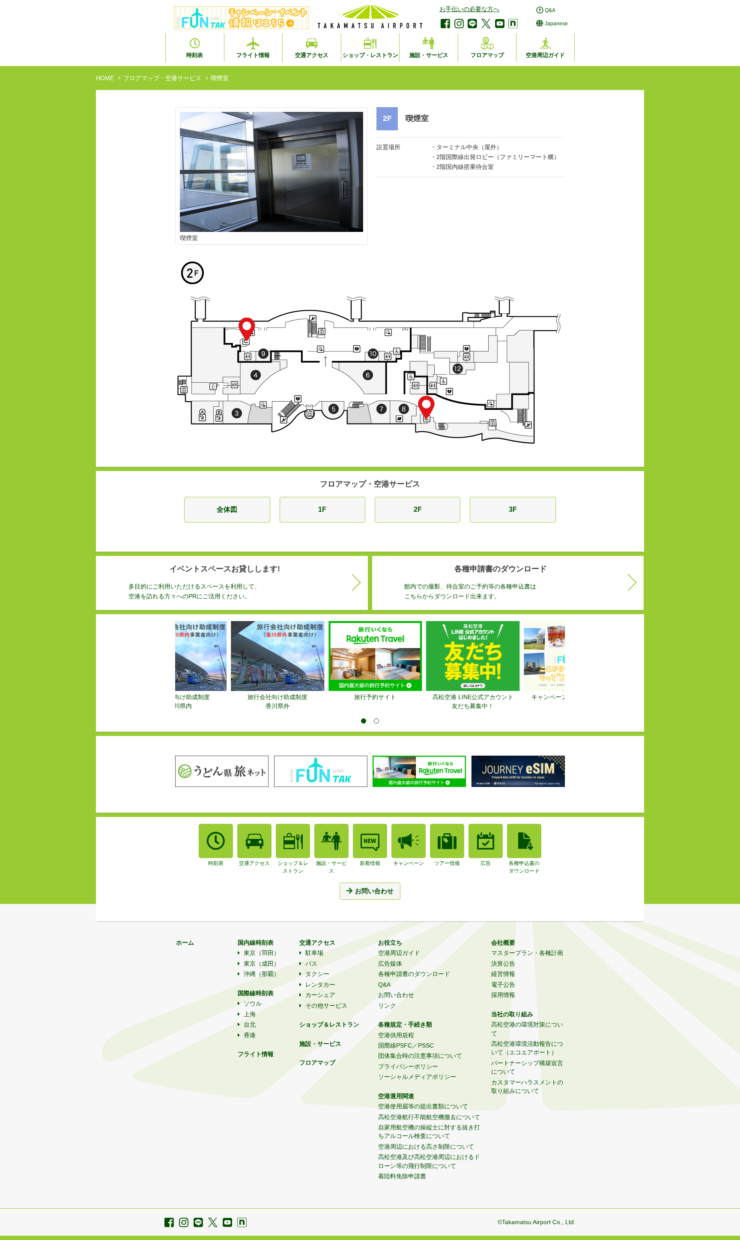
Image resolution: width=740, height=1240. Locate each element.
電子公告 (503, 984)
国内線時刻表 (256, 942)
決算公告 (503, 963)
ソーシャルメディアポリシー (417, 1076)
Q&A (384, 984)
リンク (387, 1005)
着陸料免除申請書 (402, 1176)
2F (418, 509)
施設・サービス (320, 1043)
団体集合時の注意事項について (420, 1055)
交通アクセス (317, 942)
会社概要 (503, 942)
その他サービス (326, 1005)
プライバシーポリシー (408, 1066)
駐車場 (314, 952)
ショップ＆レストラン (329, 1024)
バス (311, 963)
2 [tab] (376, 721)
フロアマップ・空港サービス (162, 78)
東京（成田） (262, 963)
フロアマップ (317, 1062)
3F (513, 509)
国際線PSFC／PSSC (406, 1045)
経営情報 (503, 973)
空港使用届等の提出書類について (423, 1106)
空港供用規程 (396, 1035)
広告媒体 (390, 963)
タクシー (317, 973)
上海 (250, 1014)
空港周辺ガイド (399, 952)
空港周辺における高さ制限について (426, 1146)
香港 (250, 1035)
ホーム (185, 942)
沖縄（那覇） (262, 973)
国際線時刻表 (256, 993)
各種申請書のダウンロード (414, 973)
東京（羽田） (262, 952)
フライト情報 (256, 1054)
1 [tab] (363, 721)
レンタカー (320, 984)
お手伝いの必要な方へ (469, 9)
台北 (250, 1024)
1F (322, 509)
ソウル (253, 1003)
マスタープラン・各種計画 (527, 952)
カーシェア (320, 994)
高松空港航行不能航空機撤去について (429, 1117)
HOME (105, 78)
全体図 (227, 509)
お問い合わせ (396, 994)
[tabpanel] (224, 661)
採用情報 (503, 994)
